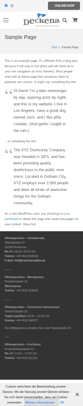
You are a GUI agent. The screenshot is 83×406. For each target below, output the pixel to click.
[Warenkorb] (75, 20)
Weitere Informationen (39, 402)
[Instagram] (12, 6)
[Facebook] (6, 6)
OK (62, 402)
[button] (6, 20)
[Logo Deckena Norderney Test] (41, 20)
